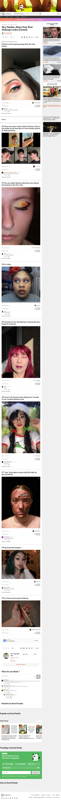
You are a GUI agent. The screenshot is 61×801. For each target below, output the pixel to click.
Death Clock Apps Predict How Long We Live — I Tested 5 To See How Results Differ (51, 118)
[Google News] (16, 798)
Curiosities (4, 24)
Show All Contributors (21, 664)
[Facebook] (1, 798)
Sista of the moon (7, 685)
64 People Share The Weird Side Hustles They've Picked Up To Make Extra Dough (51, 78)
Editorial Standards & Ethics (39, 797)
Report (39, 100)
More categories (7, 767)
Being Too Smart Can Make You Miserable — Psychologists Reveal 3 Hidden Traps (51, 135)
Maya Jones (6, 689)
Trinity (5, 253)
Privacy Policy (48, 797)
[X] (8, 798)
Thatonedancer (7, 587)
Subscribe (36, 772)
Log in (58, 13)
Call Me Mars (6, 680)
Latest (11, 16)
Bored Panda (5, 795)
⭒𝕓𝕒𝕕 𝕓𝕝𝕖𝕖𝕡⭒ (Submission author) (10, 172)
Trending (6, 16)
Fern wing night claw (8, 32)
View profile (25, 654)
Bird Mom (6, 108)
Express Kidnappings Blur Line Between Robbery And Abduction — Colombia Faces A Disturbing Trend (52, 100)
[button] (37, 720)
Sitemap (30, 797)
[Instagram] (4, 798)
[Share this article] (39, 50)
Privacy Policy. (24, 776)
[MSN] (14, 798)
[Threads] (12, 798)
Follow (35, 654)
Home (1, 16)
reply (9, 111)
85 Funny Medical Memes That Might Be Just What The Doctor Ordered (51, 41)
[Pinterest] (6, 798)
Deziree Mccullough (8, 461)
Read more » (13, 661)
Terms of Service (56, 797)
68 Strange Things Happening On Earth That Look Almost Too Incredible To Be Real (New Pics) (52, 59)
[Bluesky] (10, 798)
